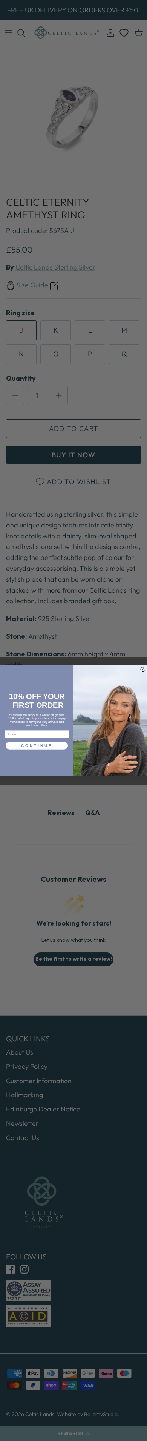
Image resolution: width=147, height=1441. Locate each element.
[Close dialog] (143, 669)
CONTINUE (37, 745)
